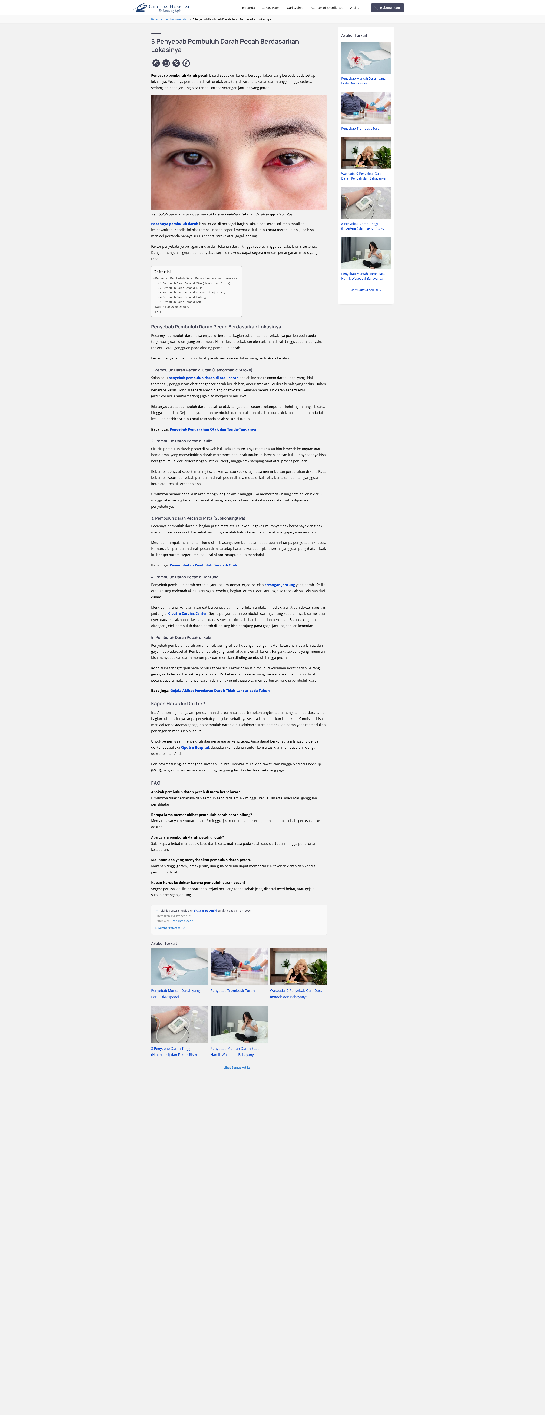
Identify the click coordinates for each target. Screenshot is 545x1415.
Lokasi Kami (271, 8)
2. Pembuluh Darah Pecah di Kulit (181, 288)
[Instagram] (166, 63)
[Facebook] (186, 63)
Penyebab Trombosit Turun (233, 990)
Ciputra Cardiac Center (187, 613)
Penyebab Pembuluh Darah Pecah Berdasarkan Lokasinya (196, 278)
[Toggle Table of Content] (232, 272)
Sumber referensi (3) (171, 928)
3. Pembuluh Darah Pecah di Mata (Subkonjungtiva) (192, 292)
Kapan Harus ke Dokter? (172, 307)
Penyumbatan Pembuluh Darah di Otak (203, 565)
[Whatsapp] (156, 63)
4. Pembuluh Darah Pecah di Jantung (183, 297)
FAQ (158, 312)
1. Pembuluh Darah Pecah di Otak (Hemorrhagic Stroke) (195, 283)
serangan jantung (280, 584)
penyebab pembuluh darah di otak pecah (204, 377)
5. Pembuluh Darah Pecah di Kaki (180, 302)
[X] (176, 63)
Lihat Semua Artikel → (239, 1067)
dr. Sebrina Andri (205, 910)
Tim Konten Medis (181, 921)
